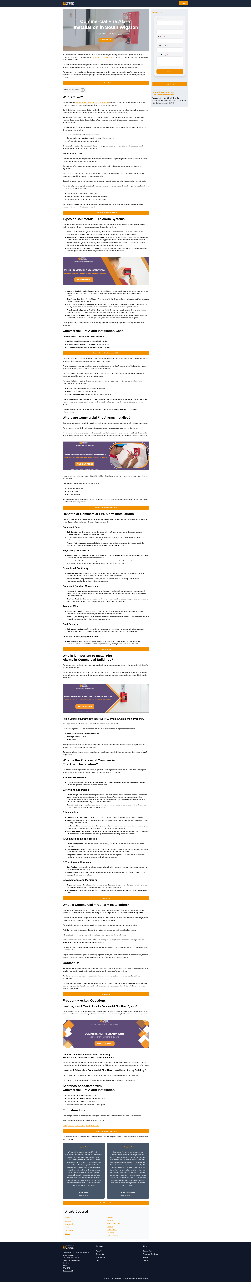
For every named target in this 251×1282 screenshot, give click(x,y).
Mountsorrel (111, 1217)
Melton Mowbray (112, 1236)
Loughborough (112, 1229)
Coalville (110, 1226)
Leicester (71, 1125)
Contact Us (100, 1254)
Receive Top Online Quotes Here (106, 507)
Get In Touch (106, 994)
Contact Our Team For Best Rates (106, 212)
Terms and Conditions (150, 1254)
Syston (67, 1233)
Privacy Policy (148, 1251)
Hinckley (110, 1220)
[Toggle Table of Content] (82, 90)
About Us (99, 1251)
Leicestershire (80, 1125)
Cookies (146, 1257)
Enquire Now (106, 898)
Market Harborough (113, 1223)
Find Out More (106, 649)
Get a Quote (104, 39)
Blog (97, 1260)
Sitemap (146, 1260)
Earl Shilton (95, 1125)
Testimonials (100, 1257)
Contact (183, 3)
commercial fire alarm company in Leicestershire (92, 102)
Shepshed (110, 1233)
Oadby (65, 1125)
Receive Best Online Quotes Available (105, 353)
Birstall (88, 1125)
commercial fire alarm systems (103, 57)
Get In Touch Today (105, 83)
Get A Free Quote (106, 1203)
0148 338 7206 (68, 1270)
